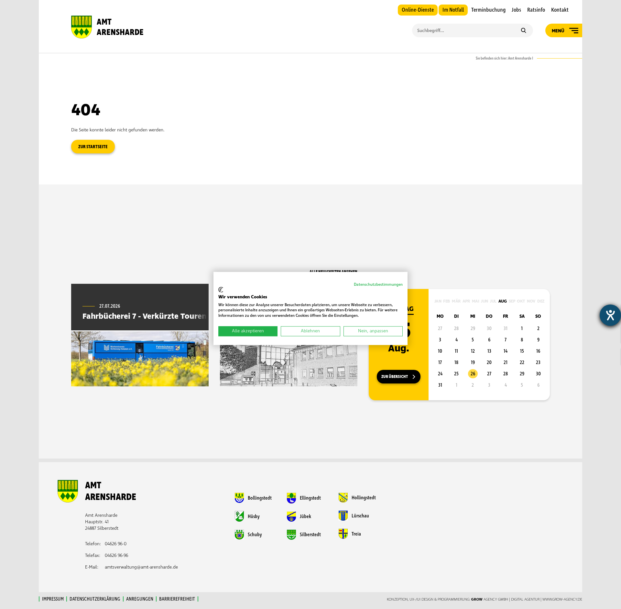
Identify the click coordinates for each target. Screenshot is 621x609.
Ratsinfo (536, 10)
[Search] (523, 31)
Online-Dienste (418, 10)
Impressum (53, 599)
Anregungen (139, 599)
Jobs (516, 10)
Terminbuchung (488, 10)
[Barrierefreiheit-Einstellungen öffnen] (610, 315)
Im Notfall (453, 10)
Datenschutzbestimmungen (378, 284)
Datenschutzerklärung (95, 599)
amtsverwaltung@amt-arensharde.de (141, 567)
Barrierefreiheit (177, 599)
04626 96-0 (115, 544)
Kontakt (560, 10)
